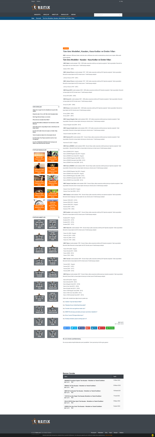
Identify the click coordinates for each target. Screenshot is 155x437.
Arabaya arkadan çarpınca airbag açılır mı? (76, 318)
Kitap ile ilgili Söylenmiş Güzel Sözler (39, 159)
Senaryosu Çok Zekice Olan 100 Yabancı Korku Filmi (52, 224)
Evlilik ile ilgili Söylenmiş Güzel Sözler (39, 195)
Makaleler (64, 14)
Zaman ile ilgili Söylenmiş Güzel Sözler (39, 207)
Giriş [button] (122, 1)
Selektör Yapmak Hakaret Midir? (73, 301)
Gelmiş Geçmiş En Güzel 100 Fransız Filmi (53, 285)
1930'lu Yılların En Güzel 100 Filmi (39, 322)
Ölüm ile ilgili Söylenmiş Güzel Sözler (52, 159)
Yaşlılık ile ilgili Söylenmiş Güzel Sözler (39, 183)
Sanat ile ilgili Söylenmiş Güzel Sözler (52, 183)
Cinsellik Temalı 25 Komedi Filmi (39, 262)
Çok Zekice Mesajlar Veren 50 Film (39, 238)
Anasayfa (37, 14)
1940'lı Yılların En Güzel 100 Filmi (52, 322)
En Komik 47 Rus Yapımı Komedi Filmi (53, 250)
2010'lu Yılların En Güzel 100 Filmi (39, 334)
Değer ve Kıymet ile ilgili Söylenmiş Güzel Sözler (52, 170)
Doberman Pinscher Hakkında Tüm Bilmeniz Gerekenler (53, 206)
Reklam (38, 1)
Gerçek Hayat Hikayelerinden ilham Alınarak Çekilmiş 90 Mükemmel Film (53, 234)
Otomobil (66, 48)
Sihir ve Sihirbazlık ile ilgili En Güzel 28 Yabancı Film (53, 297)
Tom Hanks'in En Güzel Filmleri (39, 274)
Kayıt (110, 432)
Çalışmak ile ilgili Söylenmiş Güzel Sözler (39, 171)
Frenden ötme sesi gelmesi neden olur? (75, 308)
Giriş (106, 432)
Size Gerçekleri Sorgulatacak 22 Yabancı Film (39, 224)
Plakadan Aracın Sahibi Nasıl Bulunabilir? (75, 305)
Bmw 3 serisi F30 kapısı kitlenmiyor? (74, 315)
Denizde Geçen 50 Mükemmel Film (39, 285)
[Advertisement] (77, 32)
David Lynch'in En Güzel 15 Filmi (39, 298)
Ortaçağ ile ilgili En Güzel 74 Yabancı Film (39, 310)
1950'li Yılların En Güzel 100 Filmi (52, 334)
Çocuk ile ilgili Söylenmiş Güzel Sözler (52, 195)
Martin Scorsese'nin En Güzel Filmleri (53, 261)
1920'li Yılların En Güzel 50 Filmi (52, 310)
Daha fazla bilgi (108, 435)
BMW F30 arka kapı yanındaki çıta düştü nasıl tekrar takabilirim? (81, 312)
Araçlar (46, 14)
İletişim (33, 1)
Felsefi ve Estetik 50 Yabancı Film (39, 250)
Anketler (55, 14)
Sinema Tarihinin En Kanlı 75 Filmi (53, 274)
